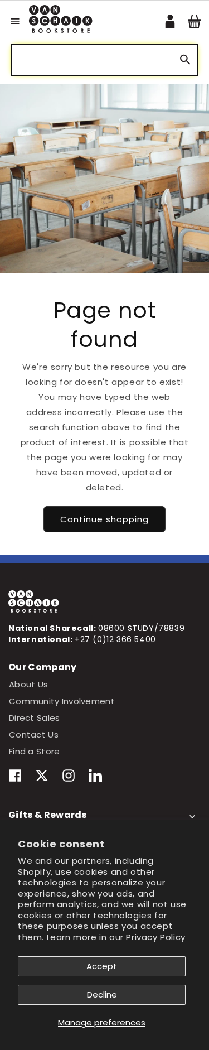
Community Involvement (62, 701)
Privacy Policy (155, 937)
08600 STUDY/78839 (141, 628)
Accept (101, 966)
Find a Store (34, 751)
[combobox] (104, 60)
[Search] (185, 60)
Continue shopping (104, 519)
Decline (102, 994)
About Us (28, 684)
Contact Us (34, 734)
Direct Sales (34, 718)
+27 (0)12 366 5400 (115, 639)
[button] (15, 21)
